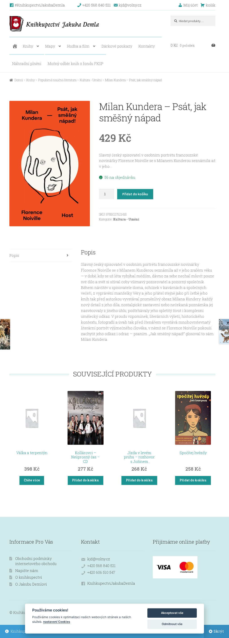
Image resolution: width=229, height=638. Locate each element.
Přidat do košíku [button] (85, 480)
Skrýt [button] (219, 631)
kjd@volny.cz (98, 559)
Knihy (28, 46)
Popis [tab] (14, 255)
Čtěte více (32, 480)
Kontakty (146, 46)
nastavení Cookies (56, 621)
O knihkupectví (28, 577)
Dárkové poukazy (117, 46)
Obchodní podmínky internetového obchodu (36, 561)
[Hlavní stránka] (14, 46)
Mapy (50, 46)
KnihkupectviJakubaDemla (111, 583)
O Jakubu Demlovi (31, 584)
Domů (19, 80)
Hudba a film (78, 46)
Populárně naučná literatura (57, 80)
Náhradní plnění (26, 63)
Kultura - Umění (91, 80)
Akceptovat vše (172, 613)
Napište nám (26, 570)
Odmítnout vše (172, 624)
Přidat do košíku (135, 194)
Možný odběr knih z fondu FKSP (75, 63)
